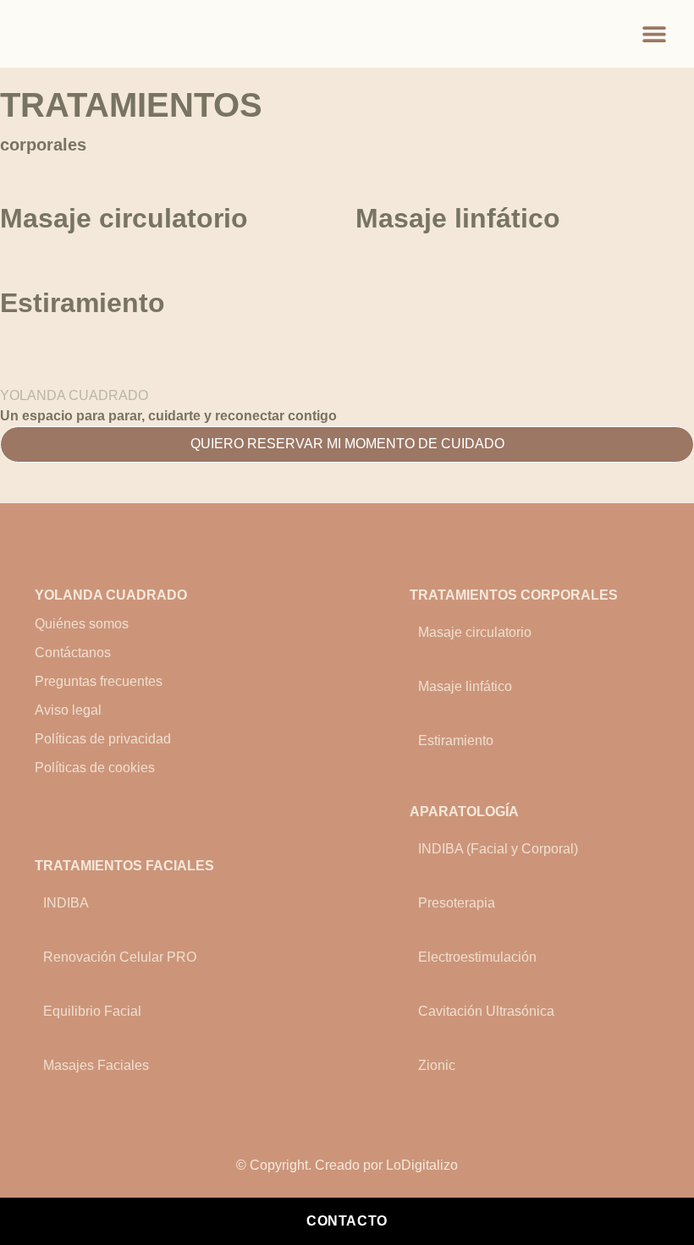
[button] (654, 34)
